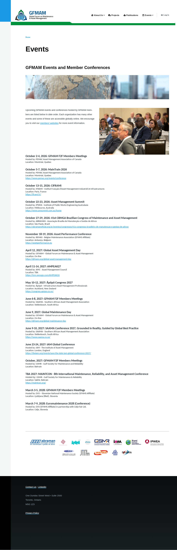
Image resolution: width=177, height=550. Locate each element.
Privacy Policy (32, 513)
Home (28, 37)
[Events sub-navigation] (154, 15)
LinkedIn (42, 487)
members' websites (49, 123)
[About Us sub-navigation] (105, 15)
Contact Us (31, 487)
